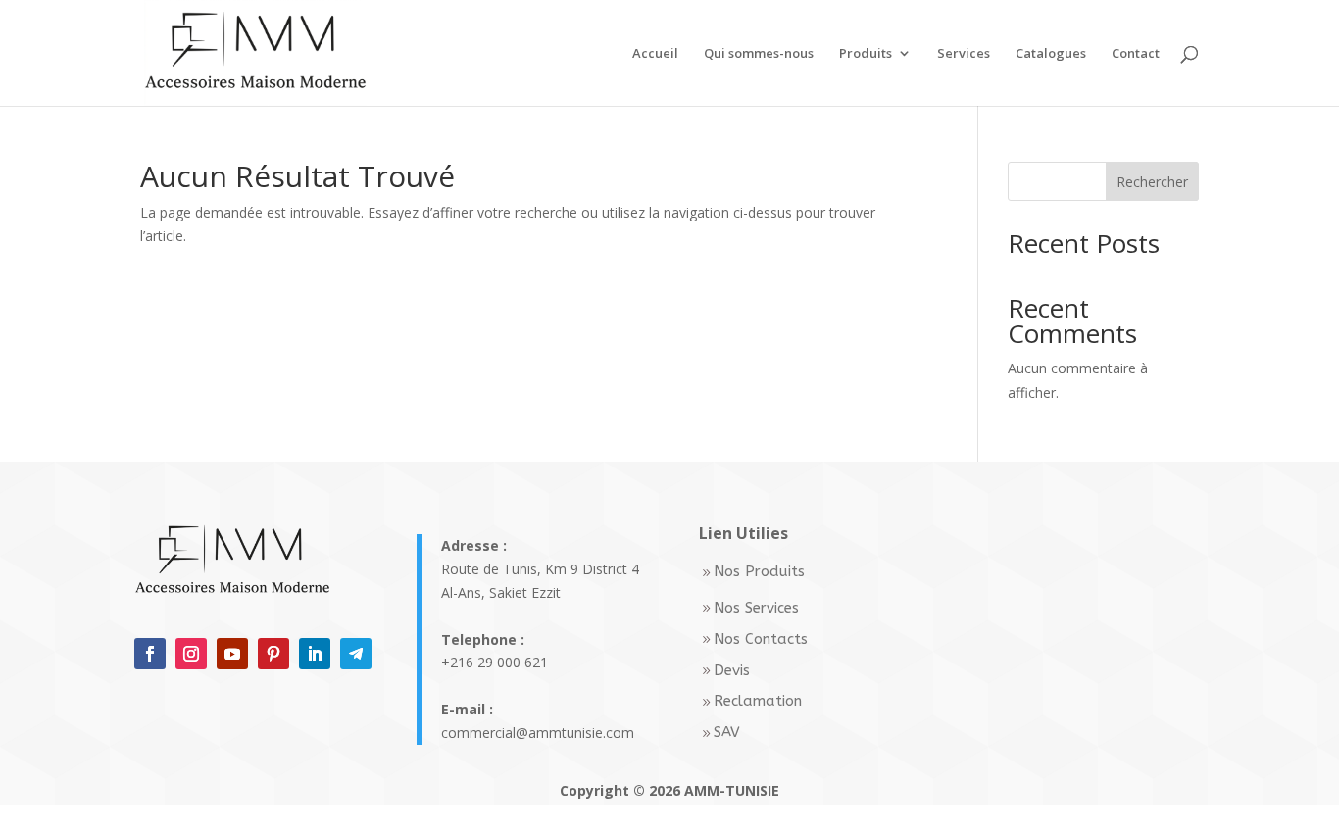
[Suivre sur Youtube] (232, 653)
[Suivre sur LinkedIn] (314, 653)
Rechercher (1152, 181)
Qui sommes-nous (759, 54)
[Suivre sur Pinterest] (273, 653)
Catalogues (1051, 54)
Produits (865, 54)
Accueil (655, 54)
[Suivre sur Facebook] (150, 653)
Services (963, 54)
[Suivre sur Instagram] (191, 653)
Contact (1136, 54)
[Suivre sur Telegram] (356, 653)
